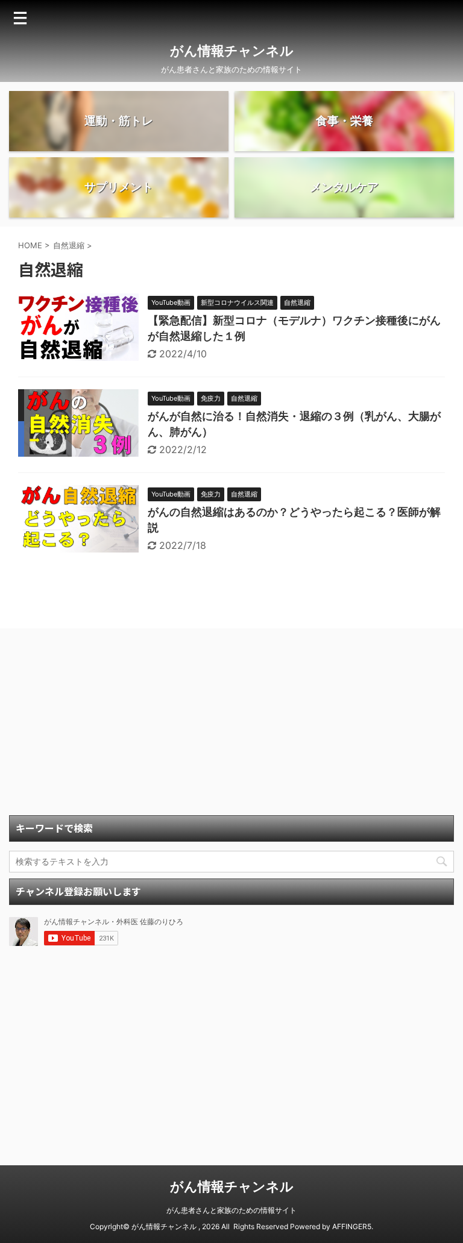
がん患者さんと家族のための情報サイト (231, 1210)
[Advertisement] (231, 724)
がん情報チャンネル (232, 50)
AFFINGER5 (351, 1226)
